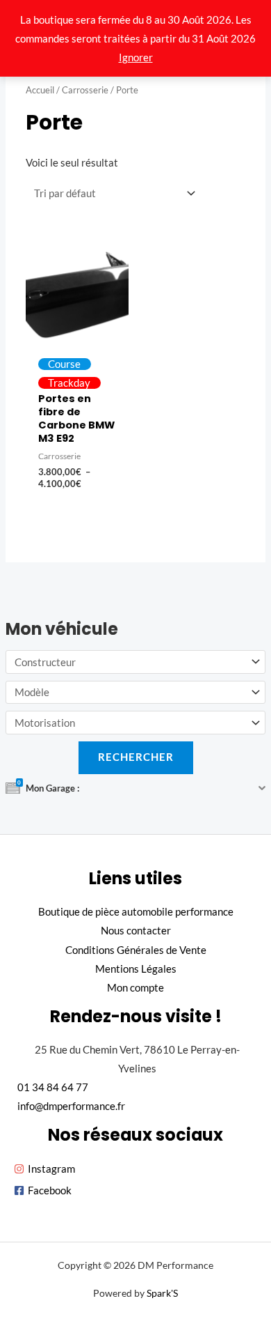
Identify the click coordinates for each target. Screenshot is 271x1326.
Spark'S (162, 1293)
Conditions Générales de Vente (135, 950)
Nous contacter (136, 930)
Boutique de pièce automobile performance (135, 912)
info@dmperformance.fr (71, 1106)
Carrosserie (85, 89)
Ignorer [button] (136, 57)
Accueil (40, 89)
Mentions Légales (135, 969)
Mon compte (135, 988)
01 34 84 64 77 (52, 1087)
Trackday (69, 383)
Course (64, 364)
